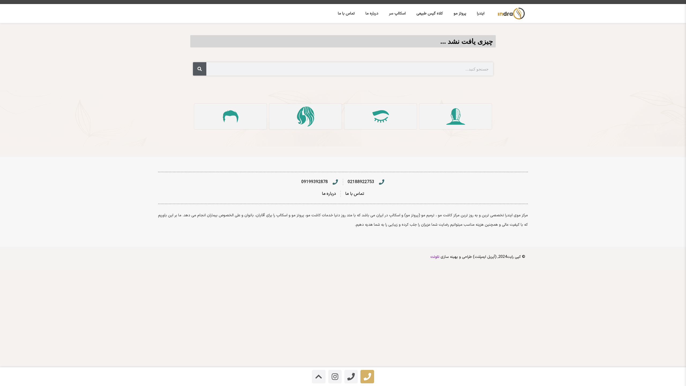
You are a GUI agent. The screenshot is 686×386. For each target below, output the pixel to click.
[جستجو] (199, 69)
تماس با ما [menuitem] (346, 13)
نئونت (434, 257)
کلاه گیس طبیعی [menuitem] (429, 13)
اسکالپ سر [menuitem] (397, 13)
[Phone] (367, 376)
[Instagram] (335, 376)
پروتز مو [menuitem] (460, 13)
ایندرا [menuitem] (480, 13)
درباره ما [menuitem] (372, 13)
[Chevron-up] (318, 376)
